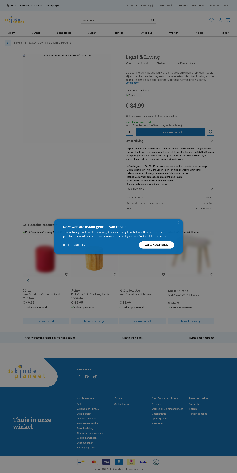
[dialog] (118, 236)
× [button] (178, 222)
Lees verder (160, 236)
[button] (74, 244)
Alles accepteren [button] (156, 244)
